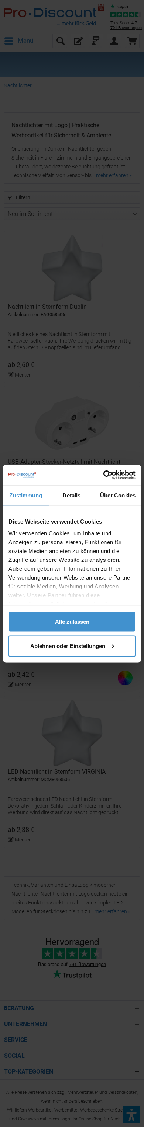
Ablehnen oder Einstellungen (67, 646)
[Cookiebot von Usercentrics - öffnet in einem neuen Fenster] (104, 475)
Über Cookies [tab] (118, 495)
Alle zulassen (72, 622)
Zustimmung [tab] (25, 495)
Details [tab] (71, 495)
